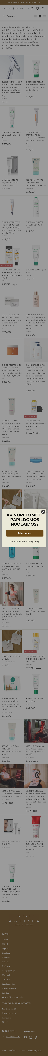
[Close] (43, 512)
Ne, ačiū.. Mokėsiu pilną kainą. (24, 541)
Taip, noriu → (25, 533)
